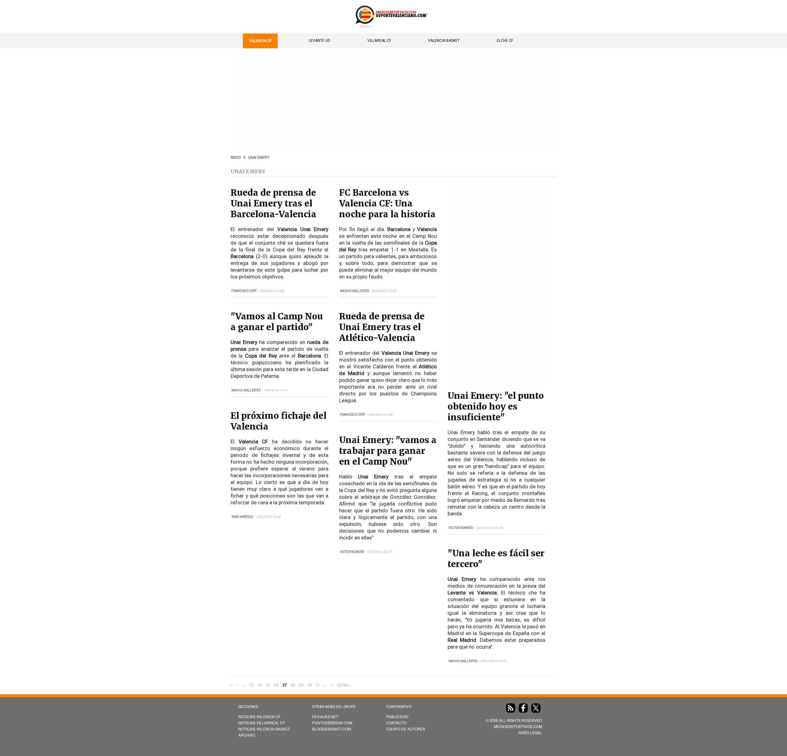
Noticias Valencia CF (259, 716)
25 (268, 685)
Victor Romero (352, 552)
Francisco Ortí (243, 291)
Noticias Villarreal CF (261, 722)
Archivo (246, 735)
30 (309, 685)
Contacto (396, 722)
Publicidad (397, 716)
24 (260, 685)
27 (285, 685)
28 (293, 685)
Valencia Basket (444, 40)
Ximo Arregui (242, 516)
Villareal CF (379, 40)
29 (301, 685)
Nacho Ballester (245, 390)
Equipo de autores (405, 728)
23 (251, 685)
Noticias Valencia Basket (264, 728)
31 (318, 685)
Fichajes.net (325, 716)
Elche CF (505, 40)
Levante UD (319, 40)
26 (276, 685)
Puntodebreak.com (332, 722)
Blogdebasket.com (331, 728)
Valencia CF (260, 41)
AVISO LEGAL (530, 732)
